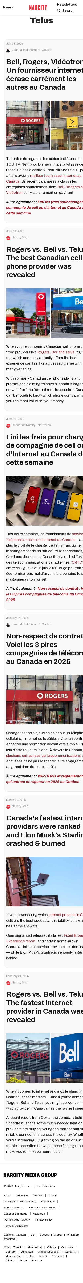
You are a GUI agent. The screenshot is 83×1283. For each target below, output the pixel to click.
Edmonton (27, 1251)
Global (58, 1234)
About (7, 1195)
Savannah (58, 1256)
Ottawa (51, 1247)
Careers (52, 1195)
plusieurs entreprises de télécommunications (43, 756)
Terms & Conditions (16, 1225)
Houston (37, 1260)
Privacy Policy (44, 1219)
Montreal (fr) (35, 1247)
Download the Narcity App (20, 1201)
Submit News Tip (14, 1207)
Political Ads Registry (17, 1219)
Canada (21, 1234)
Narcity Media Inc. (47, 1186)
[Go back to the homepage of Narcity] (38, 8)
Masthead (39, 1213)
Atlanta (10, 1260)
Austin (23, 1260)
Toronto (18, 1247)
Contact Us (48, 1201)
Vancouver (67, 1247)
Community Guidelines (43, 1207)
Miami (43, 1256)
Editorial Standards (16, 1213)
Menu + (8, 7)
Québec (44, 1234)
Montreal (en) (14, 1256)
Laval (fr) (70, 1251)
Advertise (22, 1195)
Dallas (30, 1256)
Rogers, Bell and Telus (56, 352)
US (32, 1234)
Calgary (11, 1251)
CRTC (77, 562)
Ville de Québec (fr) (49, 1251)
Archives (38, 1195)
